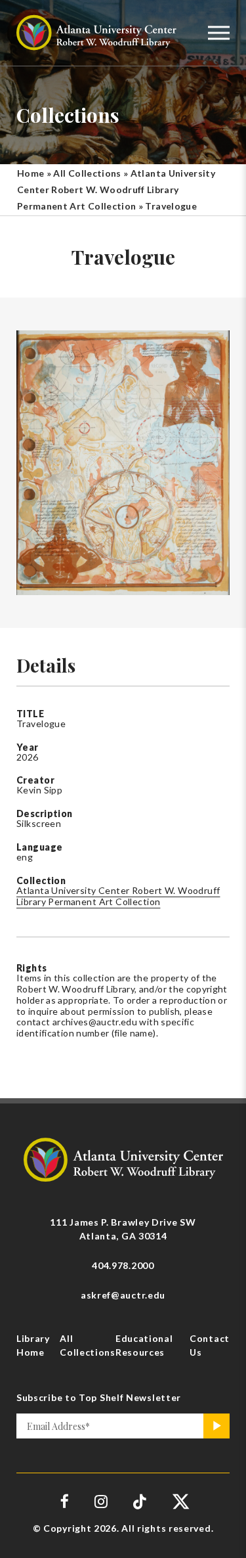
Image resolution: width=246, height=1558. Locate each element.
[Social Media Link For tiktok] (140, 1501)
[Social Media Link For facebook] (65, 1501)
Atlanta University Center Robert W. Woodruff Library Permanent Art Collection (116, 189)
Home (30, 173)
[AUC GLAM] (123, 1158)
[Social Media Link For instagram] (101, 1501)
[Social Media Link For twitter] (179, 1501)
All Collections (87, 173)
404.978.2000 (123, 1265)
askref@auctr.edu (123, 1295)
